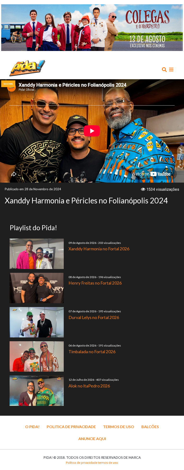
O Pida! (32, 426)
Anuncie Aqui (92, 438)
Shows (8, 83)
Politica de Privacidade (71, 426)
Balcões (150, 426)
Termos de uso (118, 426)
